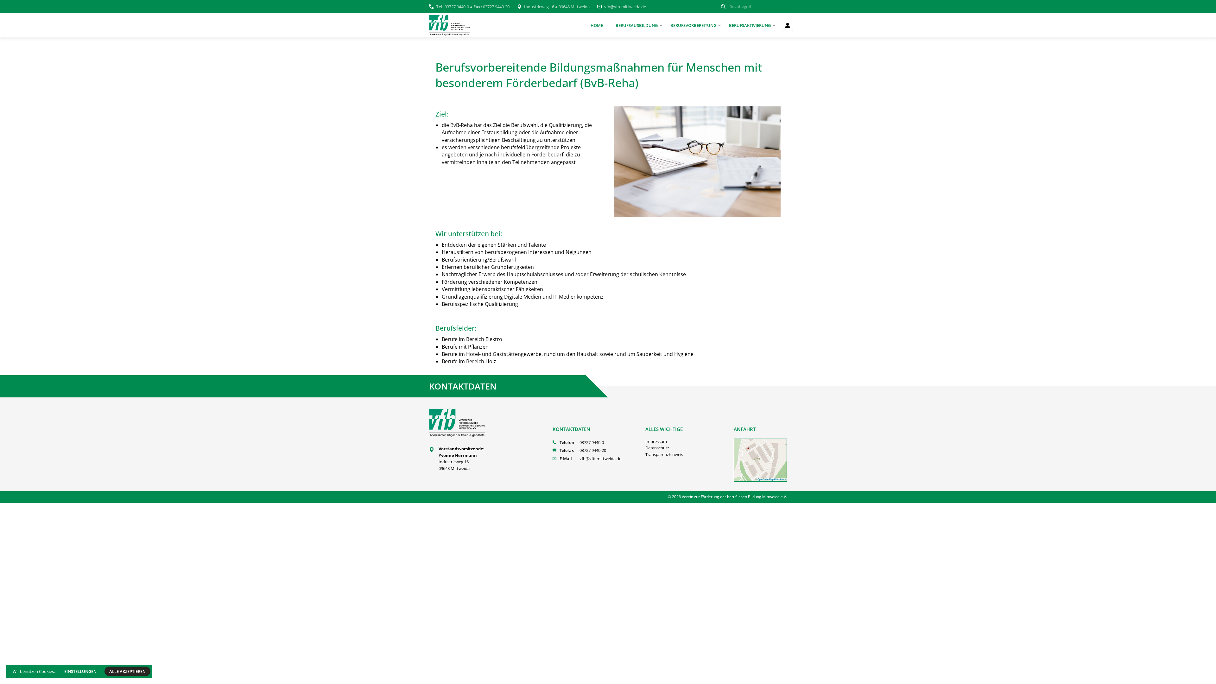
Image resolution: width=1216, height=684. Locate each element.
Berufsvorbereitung (693, 25)
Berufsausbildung (637, 25)
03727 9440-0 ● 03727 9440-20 (473, 7)
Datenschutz (657, 448)
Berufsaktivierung (750, 25)
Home (597, 25)
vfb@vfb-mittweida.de (625, 7)
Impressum (656, 441)
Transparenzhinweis (664, 454)
